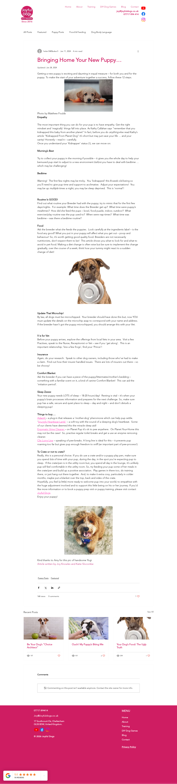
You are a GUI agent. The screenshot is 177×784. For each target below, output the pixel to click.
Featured (41, 32)
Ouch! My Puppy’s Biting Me (87, 644)
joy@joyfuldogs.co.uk (128, 11)
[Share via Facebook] (38, 587)
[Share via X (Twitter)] (45, 587)
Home (125, 717)
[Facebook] (143, 13)
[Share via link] (59, 587)
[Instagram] (143, 19)
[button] (91, 5)
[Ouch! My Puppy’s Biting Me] (89, 628)
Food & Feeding (77, 32)
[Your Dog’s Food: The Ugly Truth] (133, 628)
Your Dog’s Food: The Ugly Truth (131, 646)
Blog (124, 735)
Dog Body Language (101, 32)
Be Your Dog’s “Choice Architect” (39, 646)
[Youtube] (143, 8)
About (125, 721)
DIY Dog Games (130, 730)
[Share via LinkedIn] (52, 587)
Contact (126, 739)
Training (126, 726)
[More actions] (138, 51)
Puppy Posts (58, 32)
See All (150, 612)
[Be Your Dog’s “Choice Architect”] (44, 628)
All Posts (28, 32)
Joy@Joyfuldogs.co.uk (46, 715)
